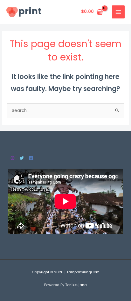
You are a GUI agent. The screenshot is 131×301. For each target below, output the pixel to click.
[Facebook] (31, 158)
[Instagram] (12, 158)
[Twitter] (21, 158)
